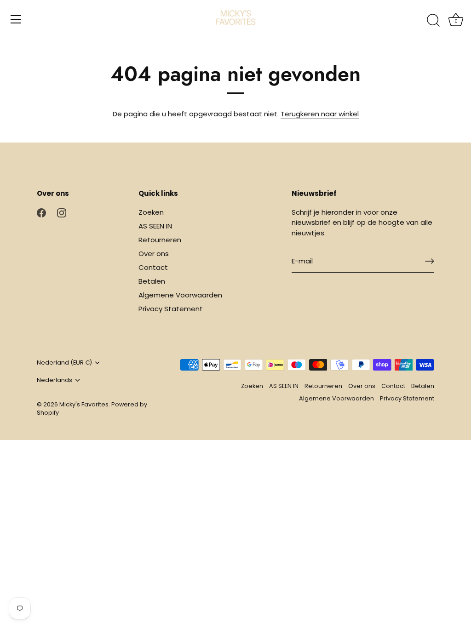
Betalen (151, 281)
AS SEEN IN (155, 226)
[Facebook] (41, 212)
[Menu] (16, 19)
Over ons (153, 253)
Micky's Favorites (84, 404)
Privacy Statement (170, 309)
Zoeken (151, 212)
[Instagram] (61, 212)
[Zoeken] (433, 21)
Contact (153, 267)
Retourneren (159, 240)
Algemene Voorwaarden (180, 295)
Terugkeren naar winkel (320, 114)
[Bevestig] (429, 261)
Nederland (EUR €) (64, 362)
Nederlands (54, 380)
